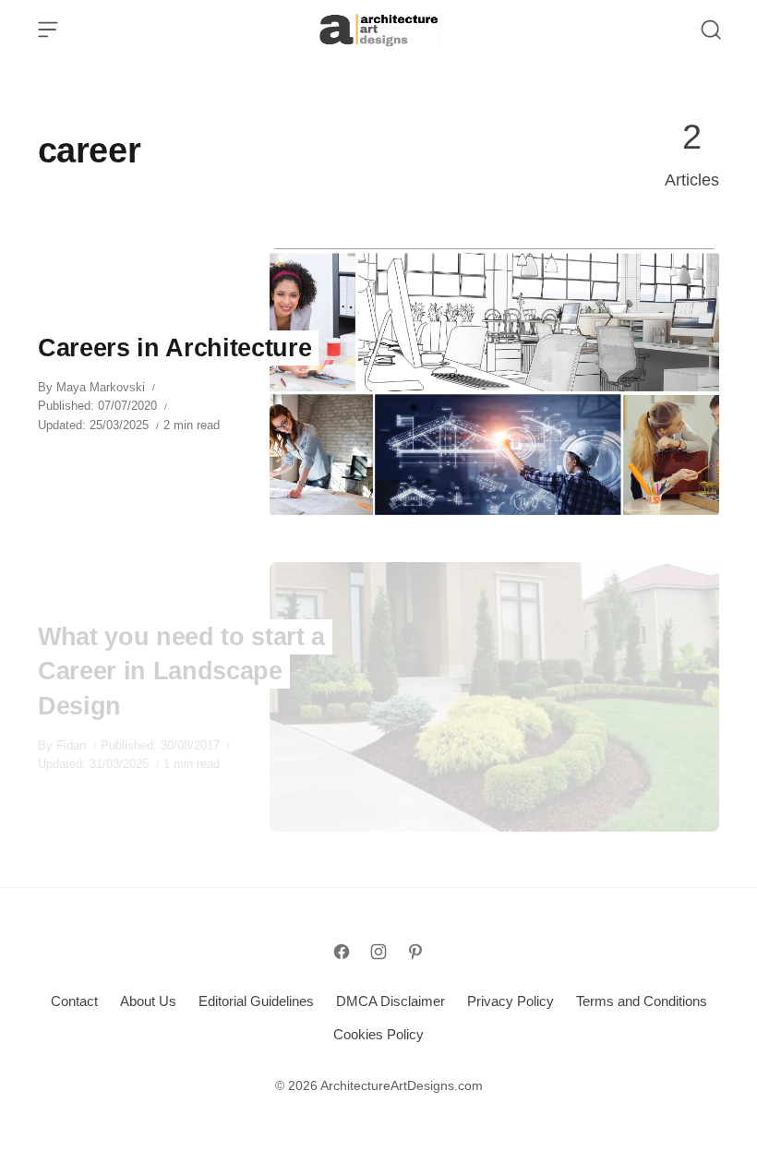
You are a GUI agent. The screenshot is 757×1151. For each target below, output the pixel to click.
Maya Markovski (100, 387)
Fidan (71, 745)
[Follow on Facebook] (341, 951)
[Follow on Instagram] (378, 951)
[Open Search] (710, 29)
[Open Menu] (48, 29)
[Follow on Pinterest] (415, 951)
